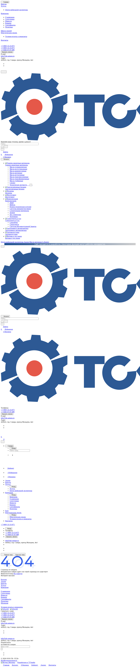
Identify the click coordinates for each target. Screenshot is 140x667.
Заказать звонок (7, 52)
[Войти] (2, 434)
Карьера (8, 23)
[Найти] (6, 146)
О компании (9, 17)
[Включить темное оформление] (4, 71)
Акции (3, 581)
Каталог (4, 579)
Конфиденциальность (9, 660)
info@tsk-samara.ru (7, 56)
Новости (8, 21)
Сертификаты (10, 25)
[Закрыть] (2, 441)
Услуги (3, 585)
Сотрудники (9, 19)
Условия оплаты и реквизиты (16, 36)
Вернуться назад (7, 574)
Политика (9, 27)
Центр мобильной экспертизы (16, 10)
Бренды (4, 583)
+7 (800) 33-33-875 (8, 46)
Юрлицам (4, 603)
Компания (4, 587)
